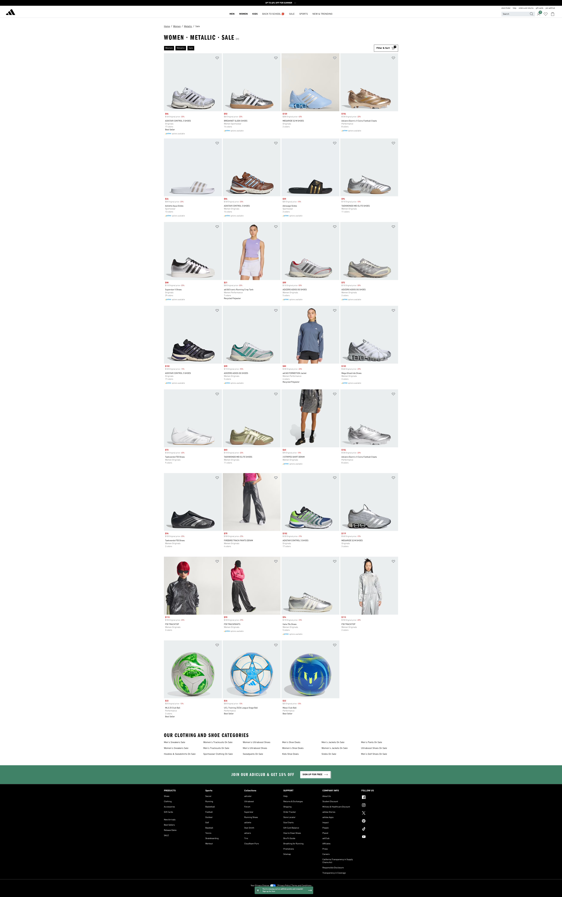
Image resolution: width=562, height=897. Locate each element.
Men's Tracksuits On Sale (216, 748)
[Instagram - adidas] (379, 805)
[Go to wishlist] (545, 14)
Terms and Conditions (301, 886)
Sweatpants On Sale (253, 754)
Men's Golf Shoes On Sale (374, 754)
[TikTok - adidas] (379, 829)
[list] (269, 48)
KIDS (255, 14)
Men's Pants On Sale (371, 742)
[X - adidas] (379, 813)
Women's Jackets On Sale (335, 748)
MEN (231, 14)
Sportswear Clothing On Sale (218, 754)
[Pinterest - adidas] (379, 821)
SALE (292, 14)
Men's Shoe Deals (291, 742)
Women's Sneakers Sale (176, 748)
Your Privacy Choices (260, 886)
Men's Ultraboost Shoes (255, 748)
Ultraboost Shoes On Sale (374, 748)
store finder (505, 8)
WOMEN (243, 14)
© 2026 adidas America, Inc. (281, 893)
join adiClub (550, 8)
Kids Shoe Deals (290, 754)
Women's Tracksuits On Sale (217, 742)
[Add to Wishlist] (217, 58)
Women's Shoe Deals (293, 748)
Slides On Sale (329, 754)
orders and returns (526, 8)
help (514, 8)
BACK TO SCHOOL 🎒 (273, 14)
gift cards (539, 8)
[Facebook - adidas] (379, 798)
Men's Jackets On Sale (333, 742)
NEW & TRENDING (322, 14)
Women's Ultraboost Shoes (256, 742)
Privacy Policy (284, 886)
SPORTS (303, 14)
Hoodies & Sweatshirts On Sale (180, 754)
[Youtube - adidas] (379, 837)
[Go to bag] (552, 14)
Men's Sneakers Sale (174, 742)
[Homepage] (10, 12)
